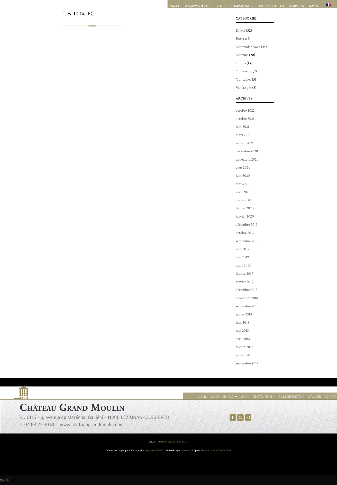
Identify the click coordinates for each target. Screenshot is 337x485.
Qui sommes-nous (196, 6)
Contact (315, 6)
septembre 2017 (247, 363)
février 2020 (245, 208)
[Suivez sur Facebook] (233, 417)
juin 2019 (242, 249)
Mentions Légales (166, 441)
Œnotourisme (240, 6)
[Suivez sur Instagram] (248, 417)
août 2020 (243, 167)
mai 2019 (242, 257)
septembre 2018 (247, 306)
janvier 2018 (244, 355)
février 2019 (244, 273)
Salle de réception (271, 6)
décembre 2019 (246, 224)
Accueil (174, 6)
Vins (219, 6)
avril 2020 (243, 192)
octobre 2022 (245, 110)
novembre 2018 (247, 298)
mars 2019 (243, 265)
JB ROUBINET (156, 450)
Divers (240, 30)
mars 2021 (243, 134)
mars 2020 (243, 200)
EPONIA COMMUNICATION (215, 450)
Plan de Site (182, 441)
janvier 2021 (244, 143)
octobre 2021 (245, 118)
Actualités (296, 6)
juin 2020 (243, 175)
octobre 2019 (245, 232)
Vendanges (243, 87)
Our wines (243, 79)
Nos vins (242, 54)
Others (241, 63)
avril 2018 (243, 338)
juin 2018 (242, 322)
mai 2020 (242, 183)
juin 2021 (242, 126)
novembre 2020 (247, 159)
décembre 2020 (247, 151)
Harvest (241, 38)
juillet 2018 (244, 314)
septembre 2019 (247, 241)
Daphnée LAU (187, 450)
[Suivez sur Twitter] (240, 417)
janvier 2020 (245, 216)
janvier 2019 (244, 281)
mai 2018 (242, 330)
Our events (244, 71)
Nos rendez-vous (248, 46)
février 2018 (244, 347)
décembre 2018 (246, 289)
